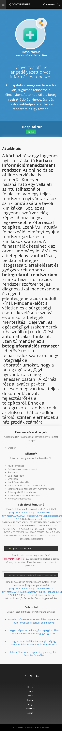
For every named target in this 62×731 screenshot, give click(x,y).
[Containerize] (19, 4)
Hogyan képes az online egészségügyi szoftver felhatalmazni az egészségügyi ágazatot (34, 632)
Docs (30, 691)
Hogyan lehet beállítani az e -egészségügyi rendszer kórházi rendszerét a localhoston (34, 643)
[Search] (58, 4)
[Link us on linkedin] (37, 676)
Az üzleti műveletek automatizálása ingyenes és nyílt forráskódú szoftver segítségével (34, 621)
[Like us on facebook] (25, 676)
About (30, 713)
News (30, 695)
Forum (30, 700)
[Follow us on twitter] (31, 676)
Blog (30, 704)
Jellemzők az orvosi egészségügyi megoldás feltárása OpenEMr (34, 653)
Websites (30, 708)
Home (30, 687)
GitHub (31, 132)
